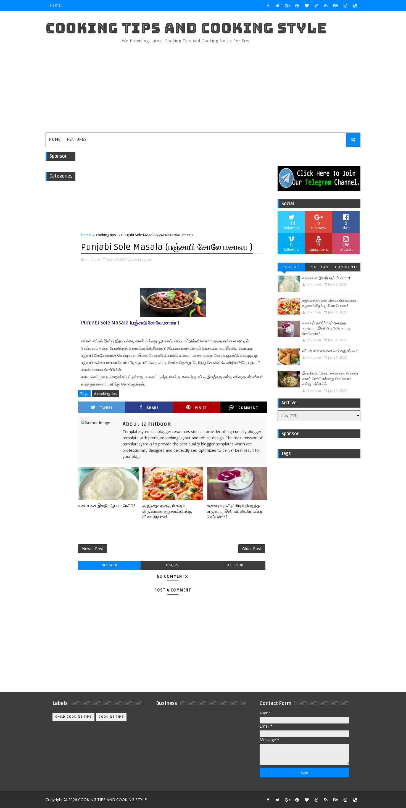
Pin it (201, 407)
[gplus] (287, 5)
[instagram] (345, 5)
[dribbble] (316, 5)
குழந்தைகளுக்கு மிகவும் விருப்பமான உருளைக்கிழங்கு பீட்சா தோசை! (167, 511)
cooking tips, (142, 259)
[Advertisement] (259, 85)
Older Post (251, 548)
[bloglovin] (306, 5)
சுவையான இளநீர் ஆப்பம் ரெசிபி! (106, 505)
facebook (234, 565)
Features (77, 139)
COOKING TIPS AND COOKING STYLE (186, 28)
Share (153, 407)
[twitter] (277, 5)
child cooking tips (73, 717)
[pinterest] (297, 5)
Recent (291, 267)
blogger (109, 565)
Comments (346, 267)
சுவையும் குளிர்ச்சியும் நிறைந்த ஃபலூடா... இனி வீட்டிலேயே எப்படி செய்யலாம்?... (235, 511)
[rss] (326, 5)
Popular (319, 267)
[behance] (335, 5)
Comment (248, 407)
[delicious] (355, 5)
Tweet (106, 407)
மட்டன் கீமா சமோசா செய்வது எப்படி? (329, 351)
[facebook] (268, 5)
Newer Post (92, 548)
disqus (172, 565)
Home (55, 5)
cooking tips (106, 234)
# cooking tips (105, 393)
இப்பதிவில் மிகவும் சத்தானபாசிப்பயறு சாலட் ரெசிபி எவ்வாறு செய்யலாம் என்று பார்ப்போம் (330, 378)
